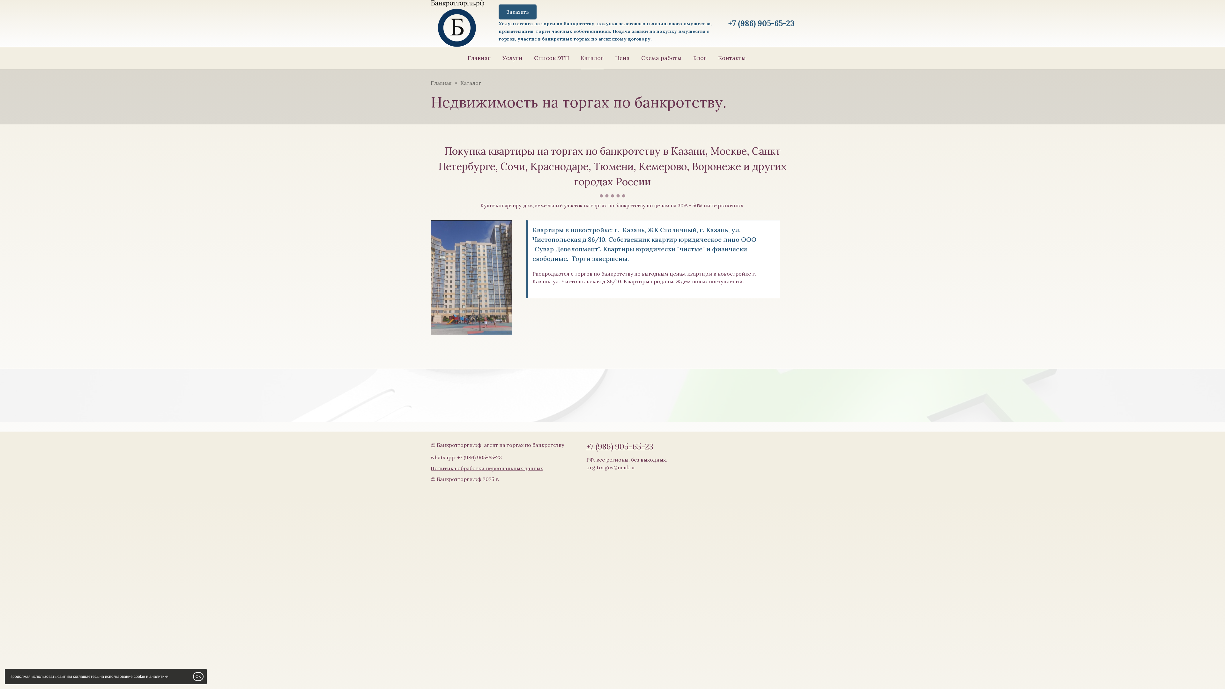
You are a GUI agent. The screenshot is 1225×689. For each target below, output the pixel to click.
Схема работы (661, 58)
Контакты (732, 58)
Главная (479, 58)
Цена (622, 58)
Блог (700, 58)
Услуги (512, 58)
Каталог (592, 58)
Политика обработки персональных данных (487, 468)
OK (198, 676)
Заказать (517, 12)
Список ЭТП (551, 58)
